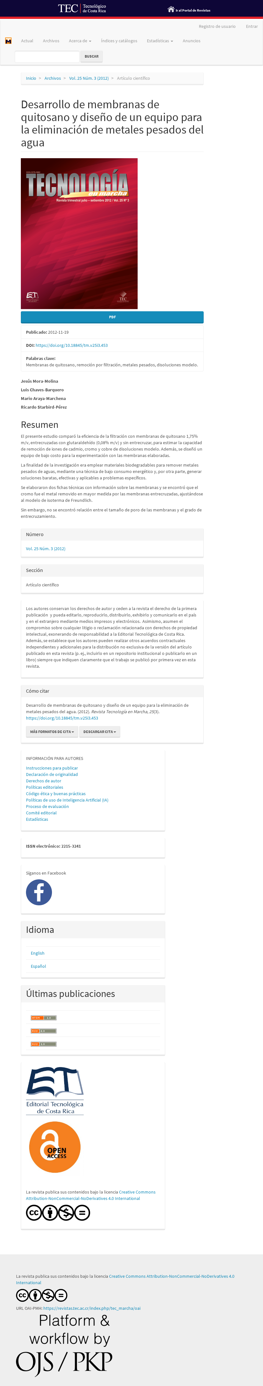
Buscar (91, 56)
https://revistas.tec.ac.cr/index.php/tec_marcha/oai (92, 1308)
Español (38, 966)
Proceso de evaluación (47, 806)
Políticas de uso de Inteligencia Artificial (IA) (67, 800)
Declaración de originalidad (52, 774)
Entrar (252, 26)
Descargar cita (98, 731)
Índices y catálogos (119, 41)
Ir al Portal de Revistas (193, 10)
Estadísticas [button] (158, 41)
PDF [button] (112, 316)
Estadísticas (37, 819)
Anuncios (191, 41)
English (38, 953)
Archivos (51, 41)
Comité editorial (41, 813)
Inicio (31, 78)
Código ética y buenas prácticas (56, 793)
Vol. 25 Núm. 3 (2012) (89, 78)
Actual (27, 41)
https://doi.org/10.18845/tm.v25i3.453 (72, 345)
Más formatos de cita (51, 731)
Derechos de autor (43, 781)
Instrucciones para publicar (52, 768)
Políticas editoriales (44, 787)
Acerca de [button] (78, 41)
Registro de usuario (217, 26)
